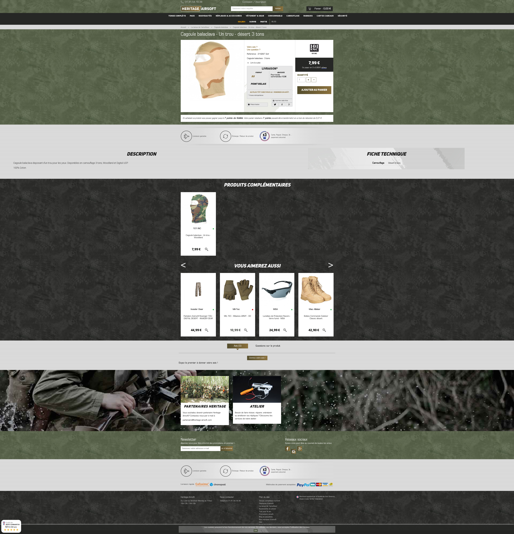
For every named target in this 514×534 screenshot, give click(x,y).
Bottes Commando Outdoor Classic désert (316, 317)
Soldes (241, 22)
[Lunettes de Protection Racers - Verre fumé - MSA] (276, 289)
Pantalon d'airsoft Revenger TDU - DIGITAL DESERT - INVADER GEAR (198, 317)
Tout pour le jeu (265, 512)
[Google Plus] (299, 448)
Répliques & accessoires (229, 16)
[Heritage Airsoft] (205, 9)
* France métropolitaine (268, 81)
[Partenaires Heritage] (205, 389)
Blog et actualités (266, 517)
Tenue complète (177, 16)
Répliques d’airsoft (266, 504)
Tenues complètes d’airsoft (269, 501)
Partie (263, 22)
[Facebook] (282, 105)
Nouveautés (205, 16)
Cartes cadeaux (325, 16)
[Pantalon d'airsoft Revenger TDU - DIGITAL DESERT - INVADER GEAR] (198, 289)
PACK (192, 16)
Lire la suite (255, 63)
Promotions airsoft (266, 514)
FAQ (260, 522)
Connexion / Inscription (254, 2)
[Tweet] (275, 105)
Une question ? (253, 50)
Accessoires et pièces (267, 509)
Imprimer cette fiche (281, 100)
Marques (308, 16)
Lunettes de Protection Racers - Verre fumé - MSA (277, 317)
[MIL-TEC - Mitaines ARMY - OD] (237, 289)
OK (255, 530)
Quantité (302, 75)
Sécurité (342, 16)
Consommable (275, 16)
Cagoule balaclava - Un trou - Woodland (198, 236)
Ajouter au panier (314, 90)
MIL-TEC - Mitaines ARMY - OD (237, 316)
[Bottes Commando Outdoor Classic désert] (316, 289)
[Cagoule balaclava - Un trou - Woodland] (198, 209)
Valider (278, 8)
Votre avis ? (252, 47)
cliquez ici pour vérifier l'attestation (311, 499)
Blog (274, 22)
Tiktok (293, 450)
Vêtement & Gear (255, 16)
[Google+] (289, 105)
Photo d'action (254, 104)
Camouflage (292, 16)
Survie (252, 22)
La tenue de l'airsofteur (268, 506)
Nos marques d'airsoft (267, 520)
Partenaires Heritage (205, 406)
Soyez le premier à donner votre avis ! (198, 363)
